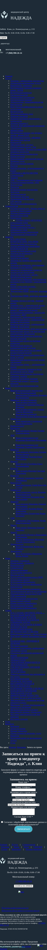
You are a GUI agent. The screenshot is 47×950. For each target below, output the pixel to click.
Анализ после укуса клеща (22, 272)
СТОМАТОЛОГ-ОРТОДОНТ (29, 220)
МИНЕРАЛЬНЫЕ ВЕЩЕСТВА (24, 695)
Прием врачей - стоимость (22, 563)
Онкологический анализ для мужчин (26, 374)
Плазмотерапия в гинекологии (24, 154)
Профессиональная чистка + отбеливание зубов (23, 228)
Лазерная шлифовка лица (21, 114)
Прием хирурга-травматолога (23, 603)
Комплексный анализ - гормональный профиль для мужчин (27, 325)
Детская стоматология (20, 213)
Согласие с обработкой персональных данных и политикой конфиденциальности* (25, 823)
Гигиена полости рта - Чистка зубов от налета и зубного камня (27, 209)
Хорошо (3, 949)
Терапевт (14, 502)
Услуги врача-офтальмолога (22, 582)
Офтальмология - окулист (21, 145)
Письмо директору (18, 731)
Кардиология (16, 104)
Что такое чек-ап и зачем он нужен (25, 698)
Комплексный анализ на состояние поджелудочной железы (26, 351)
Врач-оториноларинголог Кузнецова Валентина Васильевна (31, 440)
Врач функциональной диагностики (26, 390)
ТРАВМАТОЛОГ (18, 660)
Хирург (13, 532)
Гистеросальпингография (21, 606)
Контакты (9, 724)
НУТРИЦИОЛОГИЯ (19, 679)
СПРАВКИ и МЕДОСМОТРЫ (24, 173)
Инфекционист (17, 426)
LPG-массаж (16, 201)
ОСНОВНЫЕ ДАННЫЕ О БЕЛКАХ (27, 688)
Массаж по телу (17, 575)
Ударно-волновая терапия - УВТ (24, 182)
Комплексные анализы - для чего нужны (28, 634)
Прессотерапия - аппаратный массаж (26, 159)
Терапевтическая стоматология (24, 232)
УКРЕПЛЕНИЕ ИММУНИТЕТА (25, 662)
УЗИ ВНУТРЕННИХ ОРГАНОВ (25, 667)
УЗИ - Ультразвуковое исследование (26, 180)
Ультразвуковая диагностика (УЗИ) (26, 594)
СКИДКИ (37, 847)
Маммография (16, 130)
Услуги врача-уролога (20, 580)
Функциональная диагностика (24, 189)
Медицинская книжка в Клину (24, 710)
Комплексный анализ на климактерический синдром (23, 347)
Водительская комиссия (21, 93)
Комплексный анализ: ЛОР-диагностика (28, 329)
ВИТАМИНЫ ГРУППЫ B (22, 684)
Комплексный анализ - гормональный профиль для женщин (27, 321)
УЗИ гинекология (18, 596)
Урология (14, 187)
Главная (8, 76)
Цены (7, 558)
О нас (7, 721)
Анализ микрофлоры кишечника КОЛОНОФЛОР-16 (25, 247)
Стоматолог (15, 490)
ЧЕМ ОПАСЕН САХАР (21, 693)
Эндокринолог (17, 544)
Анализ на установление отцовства (26, 270)
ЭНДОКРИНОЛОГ (19, 665)
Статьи (8, 610)
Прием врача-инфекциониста (23, 204)
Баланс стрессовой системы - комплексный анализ (23, 287)
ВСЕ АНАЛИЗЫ (18, 239)
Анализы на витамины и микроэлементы (21, 254)
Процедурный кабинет (20, 601)
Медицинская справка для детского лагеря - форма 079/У (26, 134)
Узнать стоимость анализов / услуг (25, 733)
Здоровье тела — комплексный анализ (27, 305)
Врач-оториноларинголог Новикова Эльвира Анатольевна (30, 446)
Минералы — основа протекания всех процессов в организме (27, 706)
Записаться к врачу (23, 797)
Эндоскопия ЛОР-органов (22, 199)
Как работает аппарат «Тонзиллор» (26, 712)
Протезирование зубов (20, 225)
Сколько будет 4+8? (23, 817)
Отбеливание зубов (19, 223)
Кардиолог (15, 428)
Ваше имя (23, 782)
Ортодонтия (15, 218)
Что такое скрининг (19, 646)
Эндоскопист (16, 551)
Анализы (9, 237)
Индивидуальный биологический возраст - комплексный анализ (25, 309)
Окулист (14, 461)
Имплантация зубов (19, 215)
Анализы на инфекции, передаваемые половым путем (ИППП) (27, 266)
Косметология (16, 111)
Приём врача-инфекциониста (23, 608)
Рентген (14, 166)
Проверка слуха (17, 161)
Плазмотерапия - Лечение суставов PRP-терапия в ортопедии (28, 150)
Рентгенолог (16, 483)
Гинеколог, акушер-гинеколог (23, 400)
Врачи (8, 388)
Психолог (14, 476)
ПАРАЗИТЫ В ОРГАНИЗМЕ (23, 691)
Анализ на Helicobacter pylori (23, 251)
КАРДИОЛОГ (16, 669)
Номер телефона (23, 787)
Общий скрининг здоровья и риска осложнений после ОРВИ (26, 370)
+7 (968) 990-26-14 (23, 881)
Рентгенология (17, 565)
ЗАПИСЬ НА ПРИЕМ (23, 886)
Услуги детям (16, 185)
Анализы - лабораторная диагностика (27, 81)
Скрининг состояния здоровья (23, 379)
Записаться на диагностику (23, 802)
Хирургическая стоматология (23, 234)
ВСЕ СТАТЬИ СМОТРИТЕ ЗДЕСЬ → (27, 613)
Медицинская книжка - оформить (25, 137)
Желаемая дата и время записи (23, 792)
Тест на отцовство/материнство (24, 386)
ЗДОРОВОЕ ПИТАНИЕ (21, 681)
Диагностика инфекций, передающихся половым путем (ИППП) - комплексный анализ (28, 281)
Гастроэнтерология (19, 95)
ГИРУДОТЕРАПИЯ (19, 658)
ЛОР (12, 435)
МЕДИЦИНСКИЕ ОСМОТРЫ (24, 632)
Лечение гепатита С (19, 123)
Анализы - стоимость (19, 561)
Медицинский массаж (20, 140)
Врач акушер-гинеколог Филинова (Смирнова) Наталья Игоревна (30, 404)
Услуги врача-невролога (21, 572)
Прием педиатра (17, 156)
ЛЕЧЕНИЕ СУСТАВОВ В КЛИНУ (26, 624)
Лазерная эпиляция (19, 116)
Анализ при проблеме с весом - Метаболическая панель (24, 276)
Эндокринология (18, 194)
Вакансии (14, 736)
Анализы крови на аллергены (23, 244)
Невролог (14, 450)
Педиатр (14, 468)
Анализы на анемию (19, 258)
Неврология (15, 142)
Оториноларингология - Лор (23, 147)
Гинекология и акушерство (22, 97)
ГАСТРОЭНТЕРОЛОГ (20, 686)
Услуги (8, 78)
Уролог (13, 525)
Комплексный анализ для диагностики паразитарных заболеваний (27, 332)
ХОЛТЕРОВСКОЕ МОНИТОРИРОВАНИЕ (21, 628)
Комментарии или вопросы (23, 807)
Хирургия (14, 192)
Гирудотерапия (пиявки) (21, 100)
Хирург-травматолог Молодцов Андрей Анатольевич (30, 540)
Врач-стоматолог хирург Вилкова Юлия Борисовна (31, 493)
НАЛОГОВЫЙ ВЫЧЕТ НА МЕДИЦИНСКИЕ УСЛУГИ (23, 616)
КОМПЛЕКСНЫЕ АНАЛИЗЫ (24, 241)
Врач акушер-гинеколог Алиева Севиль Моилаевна (30, 410)
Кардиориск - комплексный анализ (26, 317)
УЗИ (12, 518)
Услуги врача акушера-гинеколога (25, 589)
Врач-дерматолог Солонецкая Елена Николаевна (29, 422)
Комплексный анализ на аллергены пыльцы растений (26, 337)
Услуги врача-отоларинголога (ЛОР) (26, 577)
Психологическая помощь (22, 163)
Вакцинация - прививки (21, 85)
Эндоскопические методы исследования (28, 591)
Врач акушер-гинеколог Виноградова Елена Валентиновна (31, 415)
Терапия (14, 178)
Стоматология (16, 175)
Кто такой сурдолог (19, 719)
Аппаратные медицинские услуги (25, 83)
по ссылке (26, 946)
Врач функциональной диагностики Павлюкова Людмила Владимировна (31, 395)
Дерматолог (15, 419)
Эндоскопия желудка (19, 197)
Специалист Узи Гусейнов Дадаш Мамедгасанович (31, 521)
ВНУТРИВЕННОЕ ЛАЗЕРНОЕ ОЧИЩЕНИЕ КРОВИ (24, 621)
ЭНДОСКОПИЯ (17, 672)
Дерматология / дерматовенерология (26, 102)
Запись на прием (17, 729)
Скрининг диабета (18, 376)
